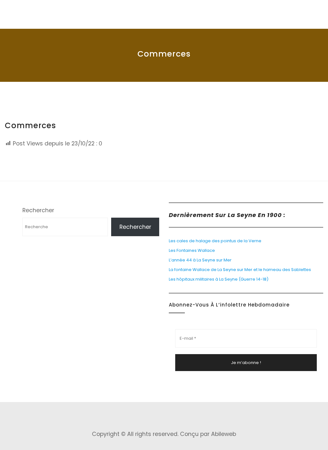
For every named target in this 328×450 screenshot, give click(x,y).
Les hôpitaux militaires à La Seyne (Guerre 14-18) (218, 279)
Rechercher (38, 210)
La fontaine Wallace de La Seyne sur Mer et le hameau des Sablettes (240, 270)
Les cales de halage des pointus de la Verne (215, 241)
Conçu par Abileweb (208, 434)
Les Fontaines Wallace (192, 250)
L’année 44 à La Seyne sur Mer (200, 260)
